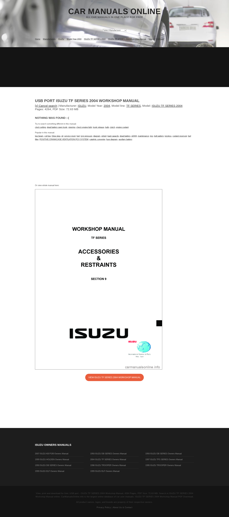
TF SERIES (133, 105)
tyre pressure (86, 136)
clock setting (40, 127)
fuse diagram (112, 139)
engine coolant (122, 127)
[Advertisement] (114, 67)
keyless (168, 136)
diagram (96, 136)
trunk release (98, 127)
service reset (70, 136)
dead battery (125, 136)
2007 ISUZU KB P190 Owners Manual (51, 454)
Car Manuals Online (114, 11)
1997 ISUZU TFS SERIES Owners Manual (163, 459)
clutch (112, 127)
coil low (47, 136)
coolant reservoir (180, 136)
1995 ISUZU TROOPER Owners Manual (163, 465)
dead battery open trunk (57, 127)
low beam (39, 136)
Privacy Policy (104, 507)
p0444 (134, 136)
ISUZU (82, 105)
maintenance (143, 136)
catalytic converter (97, 139)
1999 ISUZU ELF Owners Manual (49, 471)
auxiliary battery (125, 139)
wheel (103, 136)
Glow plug (56, 136)
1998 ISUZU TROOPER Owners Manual (108, 465)
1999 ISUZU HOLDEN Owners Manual (52, 459)
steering (71, 127)
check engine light (84, 127)
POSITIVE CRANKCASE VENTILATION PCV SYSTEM (63, 139)
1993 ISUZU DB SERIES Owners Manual (53, 465)
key (151, 136)
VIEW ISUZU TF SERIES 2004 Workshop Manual (114, 377)
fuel (78, 136)
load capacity (113, 136)
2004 (107, 105)
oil (62, 136)
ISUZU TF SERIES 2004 (167, 105)
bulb (107, 127)
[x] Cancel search (46, 105)
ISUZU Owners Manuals (53, 444)
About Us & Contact (122, 507)
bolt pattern (159, 136)
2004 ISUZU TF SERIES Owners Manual (108, 459)
